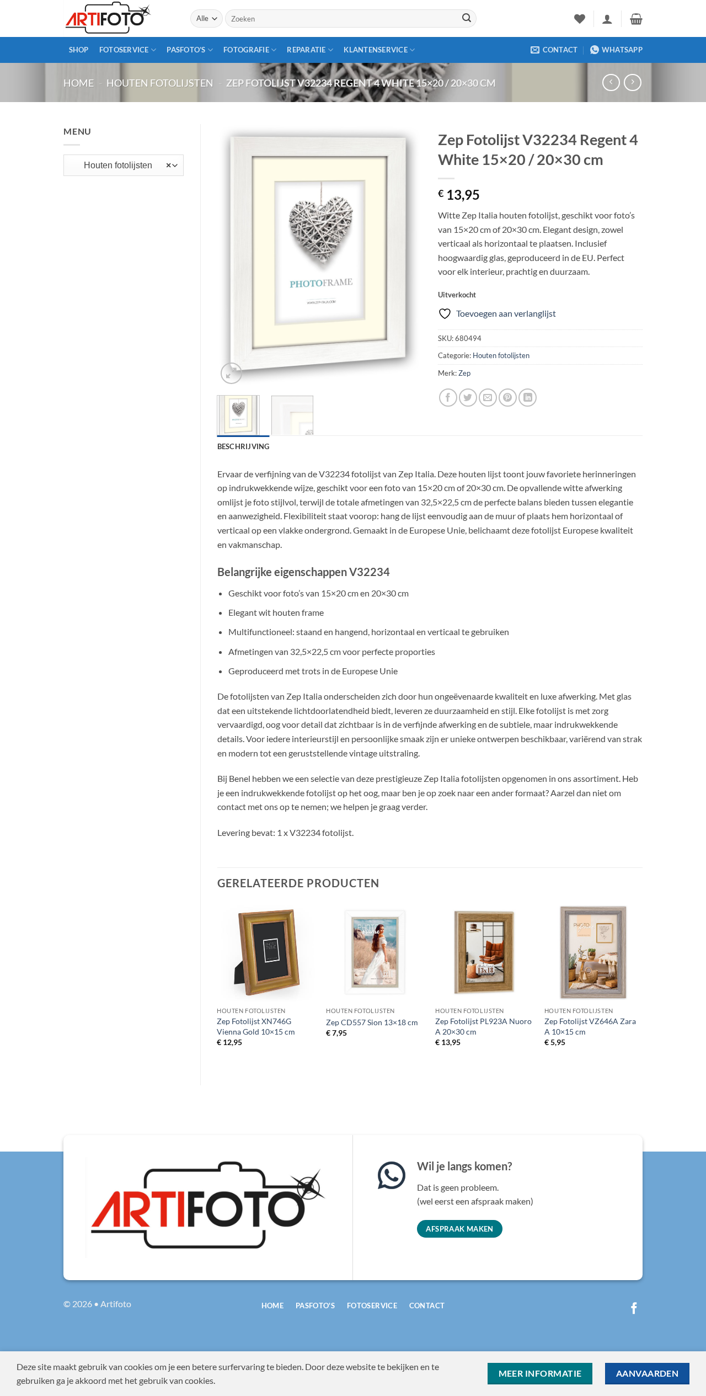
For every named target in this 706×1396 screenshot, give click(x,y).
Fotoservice (124, 49)
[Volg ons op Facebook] (634, 1309)
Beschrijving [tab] (243, 446)
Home (78, 83)
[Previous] (235, 256)
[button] (607, 19)
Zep (464, 373)
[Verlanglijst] (579, 19)
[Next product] (610, 82)
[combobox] (123, 165)
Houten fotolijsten (159, 83)
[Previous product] (632, 82)
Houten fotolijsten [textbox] (121, 165)
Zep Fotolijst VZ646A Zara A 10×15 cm (590, 1026)
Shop (79, 49)
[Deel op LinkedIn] (527, 397)
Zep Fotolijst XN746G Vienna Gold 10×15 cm (256, 1026)
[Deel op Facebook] (448, 397)
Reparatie (306, 49)
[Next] (404, 256)
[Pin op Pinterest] (508, 397)
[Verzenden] (466, 18)
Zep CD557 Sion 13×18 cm (372, 1022)
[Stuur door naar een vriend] (488, 397)
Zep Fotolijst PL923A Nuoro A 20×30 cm (483, 1026)
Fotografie (246, 49)
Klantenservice (376, 49)
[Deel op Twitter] (468, 397)
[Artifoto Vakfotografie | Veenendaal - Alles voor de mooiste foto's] (118, 18)
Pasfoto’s (186, 49)
